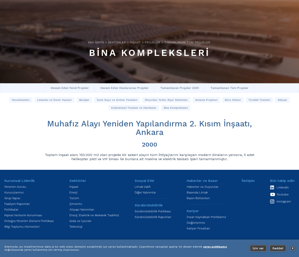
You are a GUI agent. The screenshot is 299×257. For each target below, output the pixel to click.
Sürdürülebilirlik (149, 205)
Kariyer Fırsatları (198, 228)
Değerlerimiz (196, 222)
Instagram (284, 201)
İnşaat (135, 42)
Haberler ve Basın (202, 181)
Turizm (74, 198)
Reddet (278, 248)
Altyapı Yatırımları (81, 209)
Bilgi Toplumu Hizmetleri (21, 226)
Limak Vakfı (143, 186)
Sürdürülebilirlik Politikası (153, 211)
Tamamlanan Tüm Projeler (187, 42)
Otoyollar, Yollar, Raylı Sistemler (166, 99)
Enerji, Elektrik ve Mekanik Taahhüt (94, 215)
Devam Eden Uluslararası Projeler (124, 88)
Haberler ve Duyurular (202, 186)
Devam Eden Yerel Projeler (70, 88)
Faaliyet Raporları (17, 204)
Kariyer (193, 211)
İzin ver (258, 248)
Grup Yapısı (12, 198)
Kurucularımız (14, 192)
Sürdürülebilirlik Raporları (153, 217)
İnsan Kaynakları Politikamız (206, 217)
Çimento (75, 204)
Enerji (73, 192)
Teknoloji (75, 226)
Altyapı (282, 99)
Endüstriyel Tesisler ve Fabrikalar (133, 107)
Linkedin (283, 187)
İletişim (248, 181)
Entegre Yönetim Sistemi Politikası (29, 221)
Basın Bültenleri (198, 198)
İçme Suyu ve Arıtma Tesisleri (117, 99)
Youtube (283, 194)
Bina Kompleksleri (149, 52)
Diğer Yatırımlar (145, 192)
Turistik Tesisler (259, 99)
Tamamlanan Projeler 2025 (179, 88)
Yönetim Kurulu (15, 186)
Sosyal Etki (144, 181)
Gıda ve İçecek (80, 221)
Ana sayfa (96, 42)
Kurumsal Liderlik (19, 181)
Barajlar (84, 99)
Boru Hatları (233, 99)
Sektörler (117, 42)
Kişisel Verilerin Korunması (23, 215)
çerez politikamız (215, 246)
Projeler (152, 42)
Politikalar (11, 209)
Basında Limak (197, 192)
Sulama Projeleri (206, 99)
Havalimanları (21, 99)
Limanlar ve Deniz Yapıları (54, 99)
